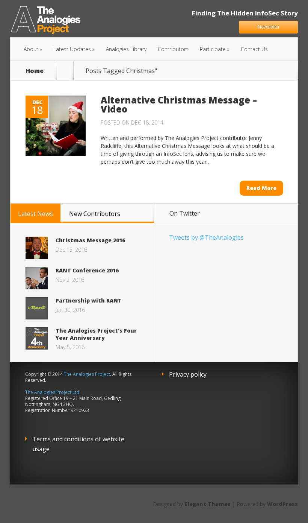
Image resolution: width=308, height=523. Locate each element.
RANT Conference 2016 (87, 270)
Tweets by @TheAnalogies (206, 237)
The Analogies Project (87, 374)
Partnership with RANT (89, 300)
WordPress (282, 504)
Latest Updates (72, 49)
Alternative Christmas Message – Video (179, 104)
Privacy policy (188, 374)
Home (35, 71)
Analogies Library (126, 49)
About (31, 49)
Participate (213, 49)
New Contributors (94, 214)
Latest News (35, 214)
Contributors (173, 49)
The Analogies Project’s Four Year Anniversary (96, 334)
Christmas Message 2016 (90, 240)
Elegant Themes (207, 504)
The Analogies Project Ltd (52, 392)
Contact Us (254, 49)
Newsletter (268, 27)
